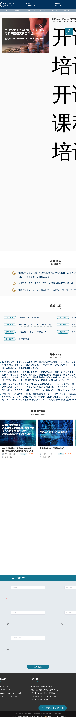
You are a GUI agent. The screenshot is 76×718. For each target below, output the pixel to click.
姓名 (8, 599)
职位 (62, 624)
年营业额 (7, 649)
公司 (8, 624)
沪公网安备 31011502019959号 (57, 717)
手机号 (61, 599)
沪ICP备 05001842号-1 (35, 717)
